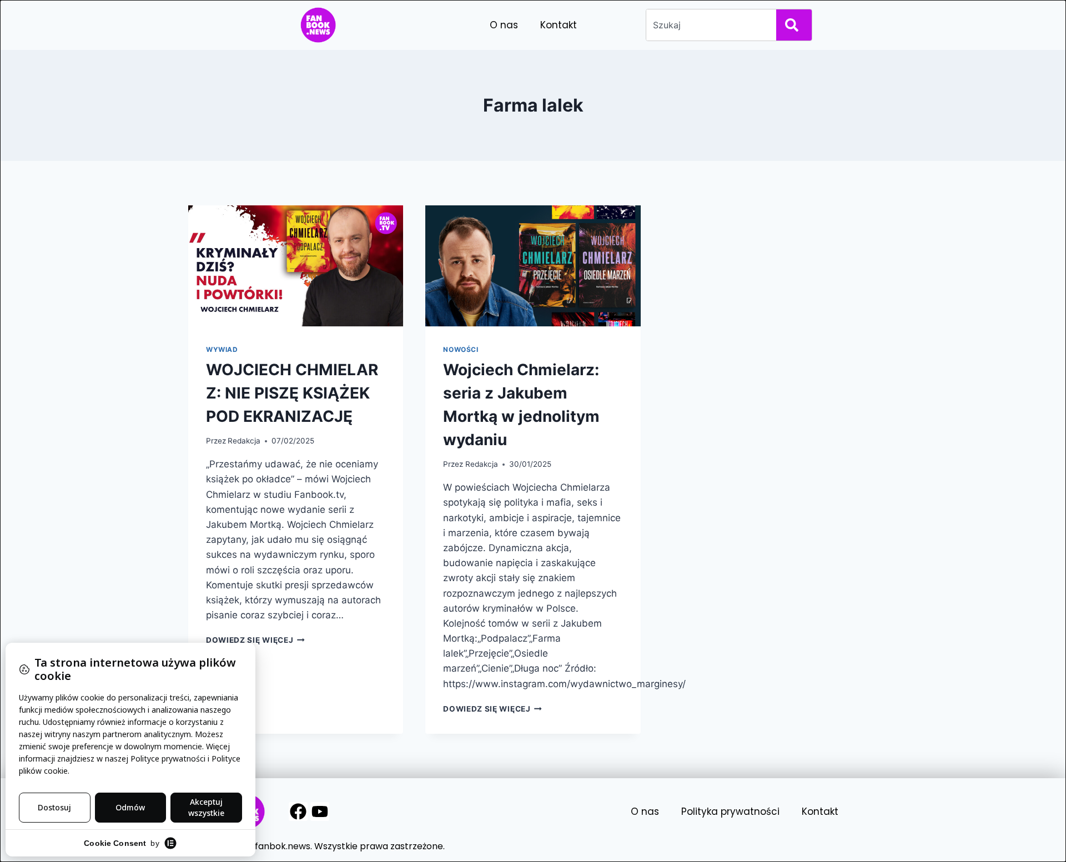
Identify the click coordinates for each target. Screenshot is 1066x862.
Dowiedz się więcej (255, 640)
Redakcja (244, 440)
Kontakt (558, 25)
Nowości (460, 349)
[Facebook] (298, 811)
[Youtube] (319, 811)
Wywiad (222, 349)
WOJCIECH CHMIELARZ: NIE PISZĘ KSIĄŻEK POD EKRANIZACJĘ (292, 393)
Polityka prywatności (730, 811)
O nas (504, 25)
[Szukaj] (794, 25)
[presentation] (295, 265)
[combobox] (709, 25)
